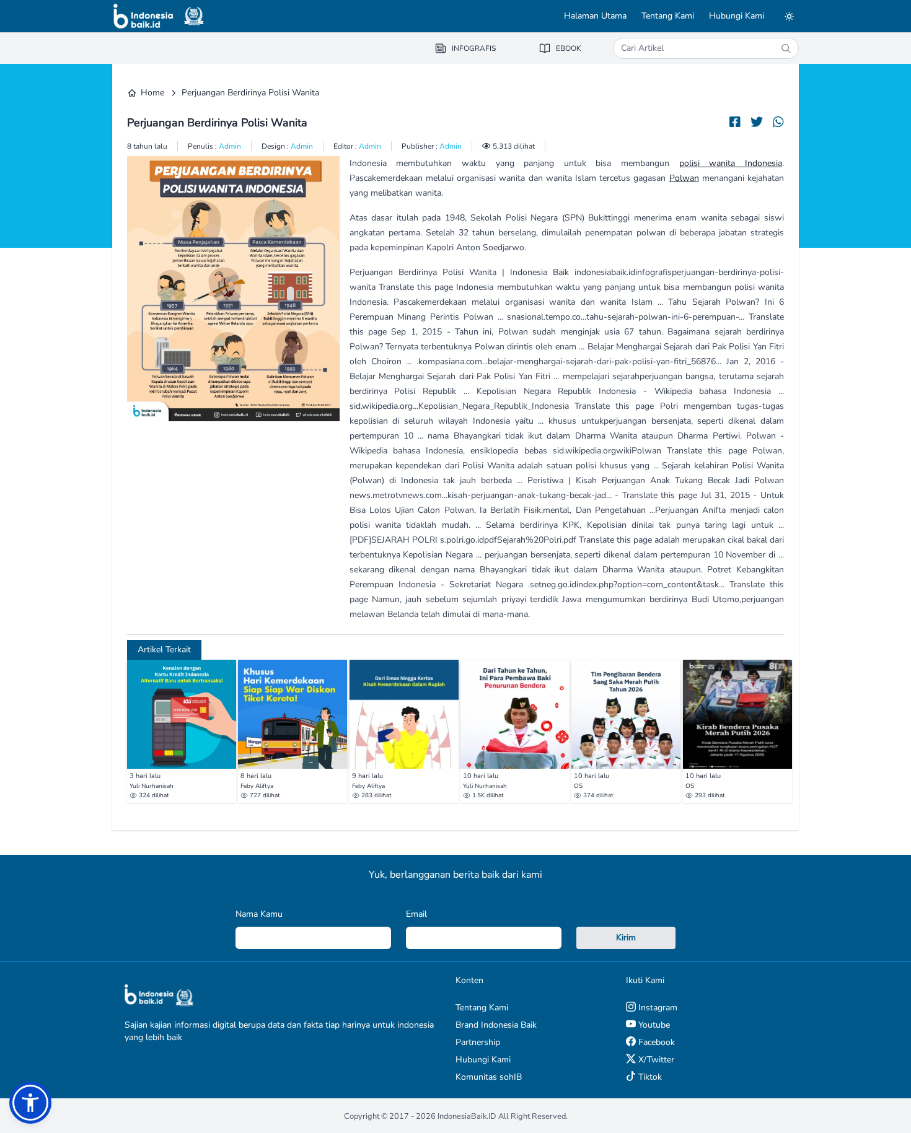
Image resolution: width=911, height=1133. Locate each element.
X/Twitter (655, 1059)
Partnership (477, 1042)
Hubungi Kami (736, 16)
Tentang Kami (667, 16)
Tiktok (649, 1077)
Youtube (653, 1025)
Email (416, 914)
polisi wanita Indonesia (730, 163)
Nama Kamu (259, 914)
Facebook (655, 1042)
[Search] (786, 48)
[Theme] (789, 16)
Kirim (626, 937)
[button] (30, 1103)
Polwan (684, 178)
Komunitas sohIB (488, 1077)
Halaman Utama (595, 16)
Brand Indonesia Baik (496, 1025)
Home (152, 92)
